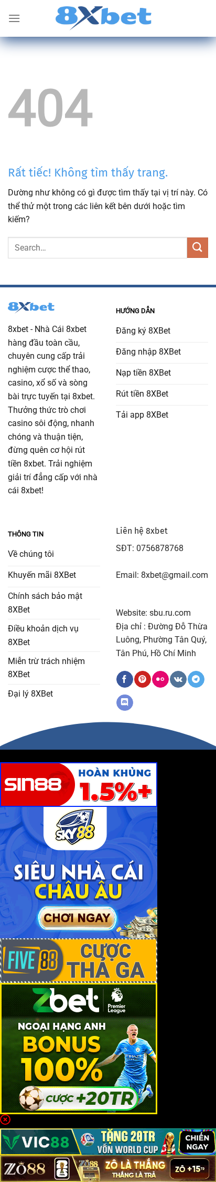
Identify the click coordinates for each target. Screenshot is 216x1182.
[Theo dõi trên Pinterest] (142, 679)
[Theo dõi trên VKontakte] (178, 679)
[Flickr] (160, 679)
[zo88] (108, 1168)
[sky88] (78, 872)
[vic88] (108, 1141)
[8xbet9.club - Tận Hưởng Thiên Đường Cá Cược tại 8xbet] (108, 18)
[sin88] (78, 784)
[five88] (78, 960)
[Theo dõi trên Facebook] (124, 679)
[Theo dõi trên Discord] (124, 702)
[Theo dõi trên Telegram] (196, 679)
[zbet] (78, 1048)
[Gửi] (197, 247)
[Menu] (14, 18)
